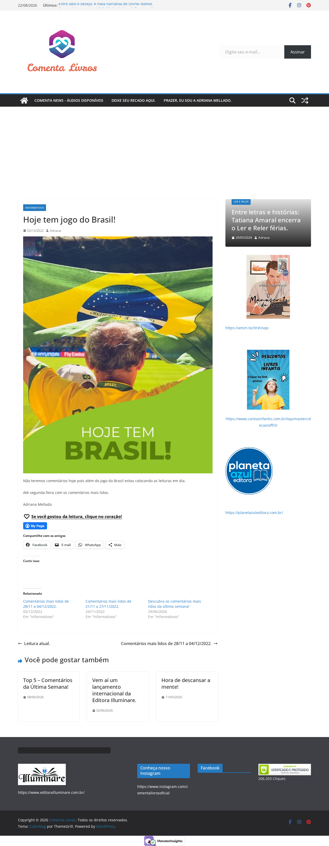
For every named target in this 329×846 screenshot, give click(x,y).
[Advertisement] (164, 145)
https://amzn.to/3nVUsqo (246, 327)
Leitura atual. (37, 643)
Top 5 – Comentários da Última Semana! (47, 683)
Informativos (34, 207)
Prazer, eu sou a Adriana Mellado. (198, 100)
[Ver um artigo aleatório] (305, 100)
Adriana (55, 230)
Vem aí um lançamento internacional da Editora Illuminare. (114, 690)
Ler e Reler (277, 201)
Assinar (297, 52)
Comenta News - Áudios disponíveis (68, 100)
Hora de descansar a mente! (185, 683)
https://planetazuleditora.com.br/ (254, 512)
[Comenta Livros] (24, 100)
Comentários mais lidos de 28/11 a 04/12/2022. (46, 604)
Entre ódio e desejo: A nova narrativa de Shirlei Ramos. (106, 5)
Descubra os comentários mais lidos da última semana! (174, 604)
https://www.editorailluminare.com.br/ (51, 792)
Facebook (210, 768)
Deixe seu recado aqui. (134, 100)
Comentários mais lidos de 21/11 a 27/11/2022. (108, 604)
